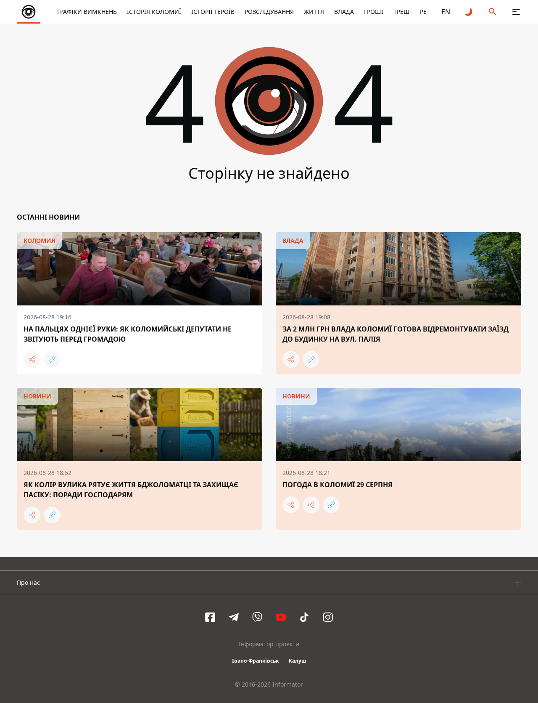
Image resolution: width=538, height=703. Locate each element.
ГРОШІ (373, 12)
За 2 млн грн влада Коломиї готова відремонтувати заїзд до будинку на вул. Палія (395, 334)
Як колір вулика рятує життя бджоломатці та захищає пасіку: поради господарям (131, 489)
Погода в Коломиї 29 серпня (337, 484)
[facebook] (210, 617)
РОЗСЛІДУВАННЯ (269, 12)
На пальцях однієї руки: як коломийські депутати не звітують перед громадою (128, 334)
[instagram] (328, 617)
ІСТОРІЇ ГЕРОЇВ (213, 12)
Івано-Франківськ (255, 660)
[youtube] (281, 617)
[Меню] (516, 12)
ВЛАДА (344, 12)
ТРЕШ (401, 12)
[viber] (257, 617)
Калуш (297, 660)
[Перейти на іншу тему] (469, 12)
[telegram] (234, 617)
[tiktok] (304, 617)
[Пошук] (493, 12)
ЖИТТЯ (314, 12)
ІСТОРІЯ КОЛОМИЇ (154, 12)
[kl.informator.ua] (28, 12)
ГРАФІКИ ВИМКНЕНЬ (87, 12)
